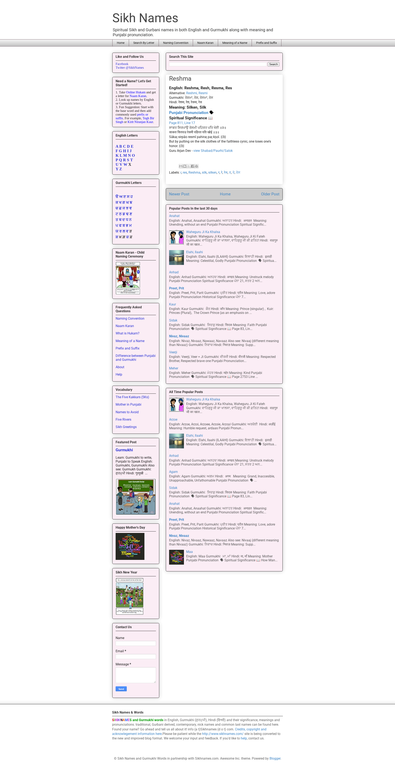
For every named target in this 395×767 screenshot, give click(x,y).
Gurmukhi (124, 450)
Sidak (173, 320)
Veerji (173, 352)
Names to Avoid (127, 412)
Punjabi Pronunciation (188, 112)
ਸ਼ (117, 237)
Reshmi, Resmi (197, 93)
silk (204, 172)
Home (120, 42)
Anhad (174, 272)
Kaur (172, 304)
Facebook (122, 64)
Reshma (194, 172)
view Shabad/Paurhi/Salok (213, 151)
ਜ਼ (127, 237)
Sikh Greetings (126, 427)
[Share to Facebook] (193, 166)
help (244, 738)
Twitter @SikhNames (130, 67)
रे (221, 172)
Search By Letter (143, 42)
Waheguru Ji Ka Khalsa (203, 232)
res (185, 172)
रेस (226, 172)
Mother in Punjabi (128, 404)
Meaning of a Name (234, 42)
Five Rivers (123, 419)
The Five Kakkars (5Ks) (132, 397)
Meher (173, 368)
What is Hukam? (127, 333)
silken (212, 172)
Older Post (270, 194)
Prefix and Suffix (266, 42)
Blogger (275, 758)
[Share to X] (189, 166)
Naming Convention (175, 42)
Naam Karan (205, 42)
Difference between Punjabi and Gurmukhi (136, 358)
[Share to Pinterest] (196, 166)
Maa (189, 552)
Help (119, 374)
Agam (173, 472)
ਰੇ (233, 172)
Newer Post (179, 194)
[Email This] (181, 166)
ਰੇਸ (238, 172)
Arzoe (173, 419)
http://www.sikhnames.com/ (223, 734)
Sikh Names (145, 18)
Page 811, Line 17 (182, 123)
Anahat (174, 216)
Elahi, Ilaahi (194, 252)
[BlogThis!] (185, 166)
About (120, 367)
